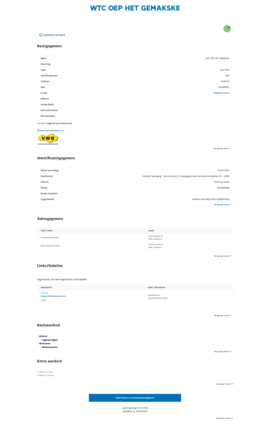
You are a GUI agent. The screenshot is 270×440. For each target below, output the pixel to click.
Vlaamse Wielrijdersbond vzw (51, 130)
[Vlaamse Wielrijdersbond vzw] (48, 139)
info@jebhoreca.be (221, 93)
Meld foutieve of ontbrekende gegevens (135, 397)
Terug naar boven (221, 148)
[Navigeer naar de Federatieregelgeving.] (227, 28)
